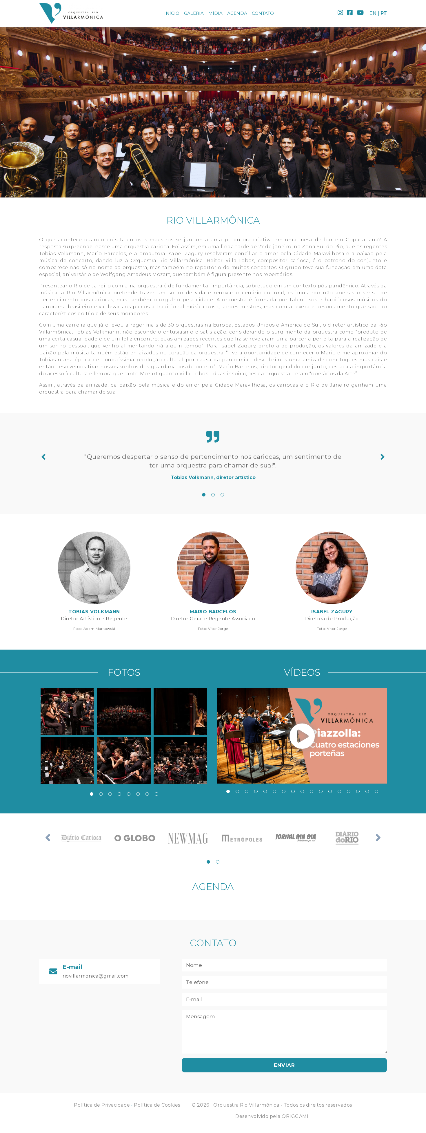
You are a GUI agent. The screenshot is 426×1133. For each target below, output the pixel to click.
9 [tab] (302, 791)
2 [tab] (213, 494)
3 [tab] (222, 494)
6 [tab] (138, 794)
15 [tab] (358, 791)
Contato (263, 13)
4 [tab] (119, 794)
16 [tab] (367, 791)
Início (171, 13)
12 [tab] (330, 791)
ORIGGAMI (295, 1116)
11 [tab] (321, 791)
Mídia (215, 13)
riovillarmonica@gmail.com (96, 976)
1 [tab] (203, 494)
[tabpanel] (213, 466)
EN (372, 13)
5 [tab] (128, 794)
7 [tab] (147, 794)
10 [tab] (311, 791)
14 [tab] (348, 791)
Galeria (194, 13)
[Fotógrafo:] (67, 711)
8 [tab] (156, 794)
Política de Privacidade (102, 1105)
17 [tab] (376, 791)
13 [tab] (339, 791)
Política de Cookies (157, 1105)
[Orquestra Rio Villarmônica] (71, 13)
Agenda (237, 13)
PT (384, 13)
